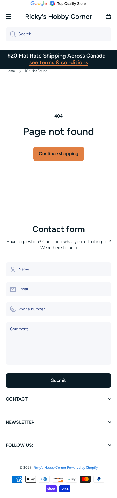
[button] (108, 16)
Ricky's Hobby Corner (49, 468)
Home (10, 71)
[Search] (11, 34)
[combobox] (58, 34)
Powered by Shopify (82, 468)
